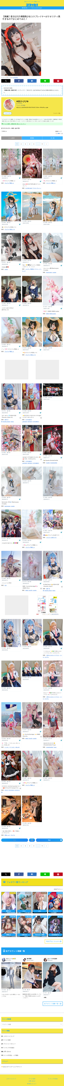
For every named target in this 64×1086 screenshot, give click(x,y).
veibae (6, 269)
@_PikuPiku (15, 77)
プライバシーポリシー (9, 1044)
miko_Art (17, 747)
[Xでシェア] (5, 81)
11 (42, 144)
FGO (6, 585)
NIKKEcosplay (52, 313)
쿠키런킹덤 (11, 790)
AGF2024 (30, 421)
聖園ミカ (11, 183)
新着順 (32, 138)
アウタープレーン (36, 188)
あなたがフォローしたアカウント (12, 1066)
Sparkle (48, 462)
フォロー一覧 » (57, 113)
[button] (61, 1024)
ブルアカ (7, 183)
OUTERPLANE (28, 188)
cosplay (54, 272)
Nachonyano (49, 272)
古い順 (52, 138)
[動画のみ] (1, 131)
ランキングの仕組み (8, 1047)
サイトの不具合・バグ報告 (10, 1055)
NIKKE (47, 313)
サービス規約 (7, 1040)
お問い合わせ (7, 1051)
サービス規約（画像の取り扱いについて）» (14, 124)
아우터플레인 (35, 421)
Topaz (54, 747)
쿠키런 (6, 790)
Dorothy (30, 590)
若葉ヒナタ (12, 229)
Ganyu (12, 421)
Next (49, 840)
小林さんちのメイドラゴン (52, 655)
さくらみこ (12, 747)
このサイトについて (8, 1036)
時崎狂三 (32, 269)
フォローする (7, 113)
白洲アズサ (54, 537)
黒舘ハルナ (7, 835)
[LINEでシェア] (45, 81)
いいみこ (7, 747)
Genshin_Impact (6, 421)
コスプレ (27, 269)
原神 (6, 419)
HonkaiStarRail (53, 462)
